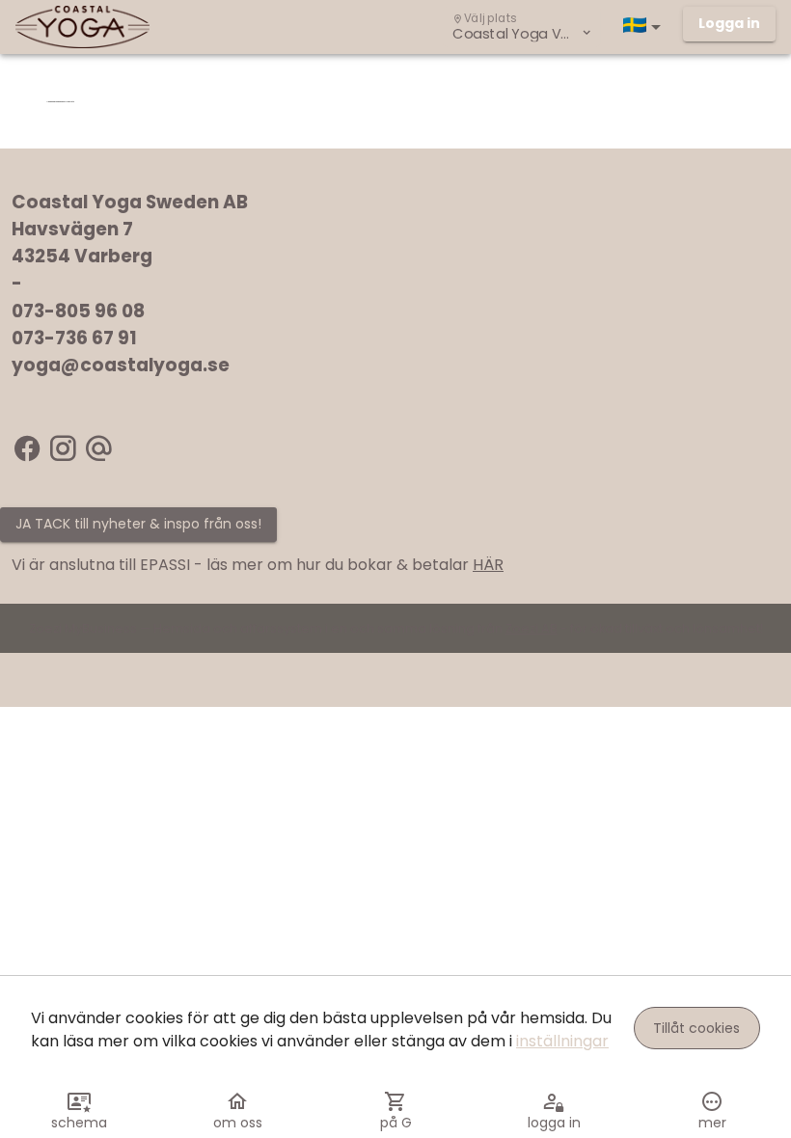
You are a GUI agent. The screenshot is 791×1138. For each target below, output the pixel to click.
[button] (645, 27)
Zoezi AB (531, 628)
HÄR (488, 565)
